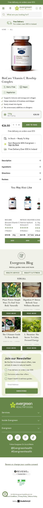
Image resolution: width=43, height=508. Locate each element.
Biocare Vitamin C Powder (12, 224)
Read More (11, 313)
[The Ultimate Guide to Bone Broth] (11, 324)
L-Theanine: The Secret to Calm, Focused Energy (31, 337)
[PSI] (21, 485)
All (11, 29)
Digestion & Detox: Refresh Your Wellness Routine (31, 303)
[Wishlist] (37, 8)
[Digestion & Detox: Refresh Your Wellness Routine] (31, 289)
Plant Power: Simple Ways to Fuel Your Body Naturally (11, 303)
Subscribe (21, 391)
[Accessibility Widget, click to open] (5, 494)
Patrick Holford (27, 220)
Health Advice (13, 273)
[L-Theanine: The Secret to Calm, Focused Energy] (31, 324)
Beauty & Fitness (32, 273)
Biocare (8, 220)
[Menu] (3, 8)
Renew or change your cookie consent (21, 464)
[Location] (9, 8)
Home (4, 29)
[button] (12, 229)
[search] (3, 14)
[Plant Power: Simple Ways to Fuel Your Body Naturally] (11, 289)
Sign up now (13, 145)
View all (21, 278)
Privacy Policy (22, 496)
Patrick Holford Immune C (26, 224)
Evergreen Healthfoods (23, 494)
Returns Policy (32, 496)
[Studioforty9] (21, 501)
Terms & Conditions (11, 496)
